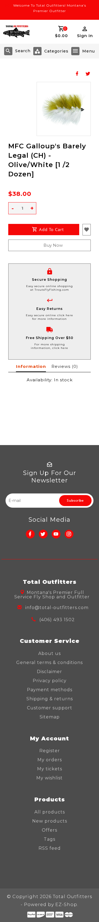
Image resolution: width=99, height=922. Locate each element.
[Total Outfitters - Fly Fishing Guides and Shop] (16, 31)
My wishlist (49, 778)
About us (49, 653)
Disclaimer (49, 671)
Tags (49, 839)
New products (49, 821)
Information (31, 366)
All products (49, 812)
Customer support (49, 707)
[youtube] (56, 534)
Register (49, 750)
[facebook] (30, 534)
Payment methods (49, 689)
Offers (49, 830)
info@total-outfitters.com (57, 607)
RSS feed (49, 848)
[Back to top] (88, 908)
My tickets (49, 768)
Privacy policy (50, 680)
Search (23, 50)
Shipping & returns (49, 698)
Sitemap (50, 717)
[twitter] (43, 534)
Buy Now (53, 245)
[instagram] (69, 534)
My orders (49, 759)
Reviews (64, 366)
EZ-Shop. (66, 904)
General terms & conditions (49, 662)
